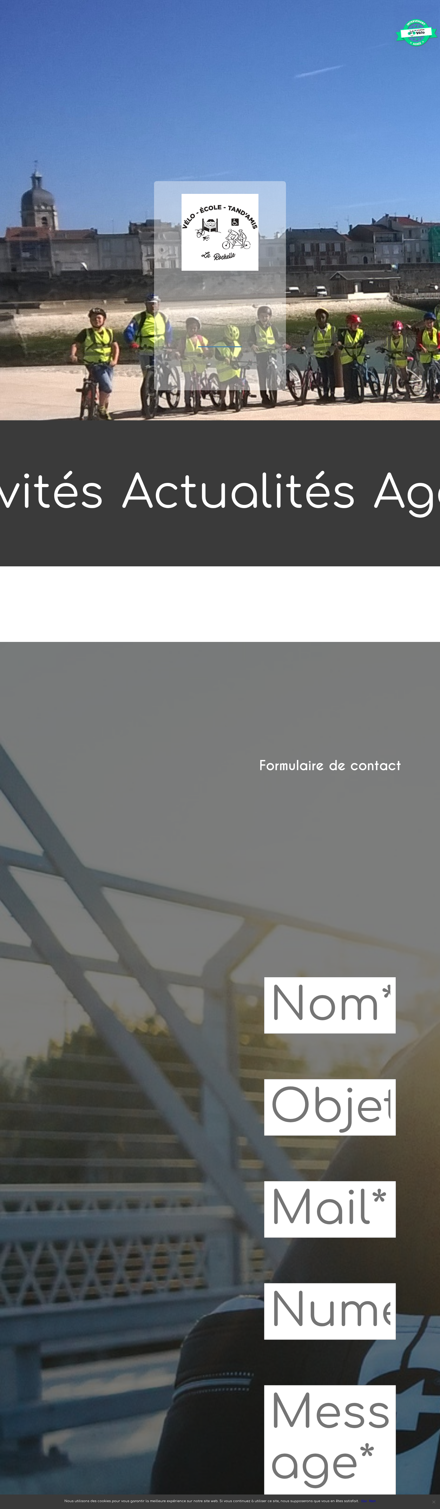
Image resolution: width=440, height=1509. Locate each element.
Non (372, 1501)
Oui (364, 1501)
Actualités (238, 493)
